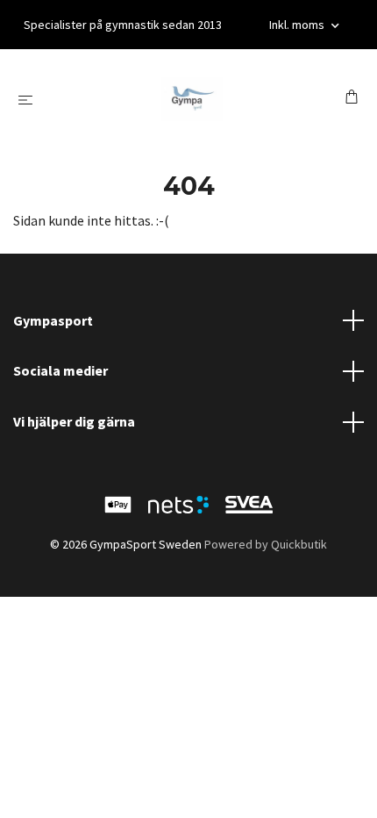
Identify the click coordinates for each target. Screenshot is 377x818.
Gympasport (53, 320)
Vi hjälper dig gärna (74, 421)
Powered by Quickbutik (265, 544)
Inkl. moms (298, 24)
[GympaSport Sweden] (192, 99)
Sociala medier (60, 370)
